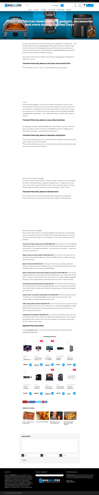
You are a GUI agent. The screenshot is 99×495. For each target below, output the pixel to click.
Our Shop (35, 10)
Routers (69, 356)
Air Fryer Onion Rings (42, 422)
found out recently (43, 126)
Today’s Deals (60, 10)
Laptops (47, 384)
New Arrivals (51, 10)
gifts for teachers (70, 277)
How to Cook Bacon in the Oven (28, 422)
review (55, 257)
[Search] (62, 5)
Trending (68, 10)
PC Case (36, 384)
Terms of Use (69, 480)
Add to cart (30, 365)
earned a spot (48, 286)
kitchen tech (29, 113)
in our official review (48, 268)
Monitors (25, 356)
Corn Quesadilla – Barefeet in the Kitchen (69, 423)
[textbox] (49, 475)
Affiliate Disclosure (70, 481)
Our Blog (43, 10)
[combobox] (49, 475)
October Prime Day (59, 50)
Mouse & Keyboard (60, 356)
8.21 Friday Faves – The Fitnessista (55, 422)
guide (43, 297)
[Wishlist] (80, 5)
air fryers (71, 111)
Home (29, 10)
